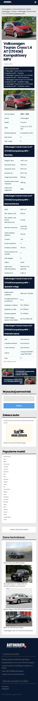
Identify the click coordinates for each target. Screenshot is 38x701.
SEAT (5, 507)
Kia (4, 487)
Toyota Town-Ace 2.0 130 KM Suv (13, 674)
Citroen (6, 469)
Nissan (5, 492)
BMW (5, 461)
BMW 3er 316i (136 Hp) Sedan (13, 628)
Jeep (5, 484)
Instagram (5, 689)
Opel (5, 494)
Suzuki (5, 512)
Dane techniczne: (14, 537)
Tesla (5, 514)
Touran (13, 11)
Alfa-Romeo (7, 456)
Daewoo (6, 472)
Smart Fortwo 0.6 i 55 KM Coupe (15, 443)
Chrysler (6, 467)
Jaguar (6, 482)
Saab (5, 504)
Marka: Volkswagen (8, 361)
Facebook (5, 687)
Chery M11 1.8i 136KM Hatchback (12, 671)
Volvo (5, 519)
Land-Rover (7, 489)
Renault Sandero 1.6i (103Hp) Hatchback (15, 659)
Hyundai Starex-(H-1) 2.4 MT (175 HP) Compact (18, 663)
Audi (5, 459)
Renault (6, 502)
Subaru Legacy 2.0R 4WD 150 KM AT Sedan (18, 609)
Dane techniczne (19, 9)
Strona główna (7, 9)
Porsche (6, 499)
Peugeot (6, 497)
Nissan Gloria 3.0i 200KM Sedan (14, 563)
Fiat (4, 474)
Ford (5, 477)
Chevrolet (6, 464)
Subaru (6, 509)
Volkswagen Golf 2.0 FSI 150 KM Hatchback (18, 631)
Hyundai (6, 479)
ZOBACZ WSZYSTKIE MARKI (19, 530)
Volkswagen (7, 517)
